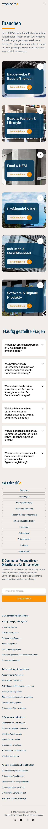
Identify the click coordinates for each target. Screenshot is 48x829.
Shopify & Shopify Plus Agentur (14, 622)
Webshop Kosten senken (12, 734)
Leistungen (24, 496)
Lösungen (24, 527)
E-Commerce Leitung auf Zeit (14, 793)
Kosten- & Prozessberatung (24, 515)
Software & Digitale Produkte (22, 295)
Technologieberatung (24, 509)
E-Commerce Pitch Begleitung (14, 708)
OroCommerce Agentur (11, 649)
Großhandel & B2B (21, 209)
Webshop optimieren (10, 756)
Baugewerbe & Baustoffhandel (19, 76)
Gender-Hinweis (22, 815)
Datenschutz (10, 815)
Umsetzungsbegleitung (24, 521)
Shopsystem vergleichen (12, 692)
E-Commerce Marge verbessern (15, 728)
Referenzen (24, 533)
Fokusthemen (24, 539)
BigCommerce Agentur (11, 638)
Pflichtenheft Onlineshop (12, 680)
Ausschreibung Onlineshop (13, 675)
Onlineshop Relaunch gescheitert (15, 782)
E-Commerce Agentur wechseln (15, 771)
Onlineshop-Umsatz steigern (13, 723)
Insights (24, 545)
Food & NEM (17, 166)
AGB (31, 815)
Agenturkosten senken (11, 739)
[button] (44, 3)
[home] (11, 4)
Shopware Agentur (9, 627)
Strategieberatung (24, 502)
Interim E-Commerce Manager (14, 798)
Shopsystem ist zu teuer (12, 745)
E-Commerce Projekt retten (13, 776)
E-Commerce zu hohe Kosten (14, 751)
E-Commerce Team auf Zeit (13, 787)
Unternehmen (24, 551)
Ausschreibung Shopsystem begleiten (17, 697)
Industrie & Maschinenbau (19, 251)
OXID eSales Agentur (10, 633)
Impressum (38, 815)
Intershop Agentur (9, 644)
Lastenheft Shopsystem (12, 703)
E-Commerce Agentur (11, 660)
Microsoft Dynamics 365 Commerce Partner (20, 655)
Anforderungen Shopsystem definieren (18, 686)
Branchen (24, 490)
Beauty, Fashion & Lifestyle (21, 120)
